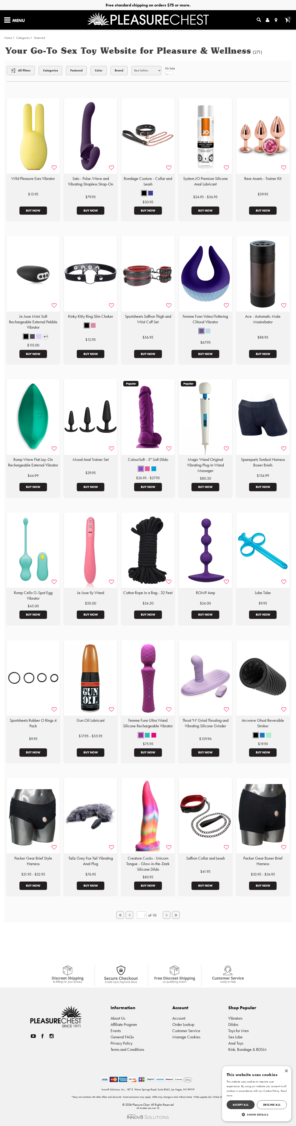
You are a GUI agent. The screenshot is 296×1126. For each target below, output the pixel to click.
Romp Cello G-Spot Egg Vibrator (33, 595)
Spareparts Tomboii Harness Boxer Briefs (263, 462)
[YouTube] (33, 1035)
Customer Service (186, 1030)
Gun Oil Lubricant (91, 720)
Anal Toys (235, 1043)
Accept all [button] (241, 1104)
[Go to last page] (175, 915)
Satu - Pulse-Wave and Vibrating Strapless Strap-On (90, 181)
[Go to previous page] (129, 915)
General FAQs (122, 1036)
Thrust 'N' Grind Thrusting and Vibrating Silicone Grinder (205, 723)
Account (178, 1018)
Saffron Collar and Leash (205, 858)
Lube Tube (263, 592)
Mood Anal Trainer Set (91, 459)
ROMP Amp (205, 592)
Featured (39, 38)
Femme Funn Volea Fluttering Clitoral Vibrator (205, 319)
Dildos (233, 1024)
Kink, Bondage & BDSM (247, 1049)
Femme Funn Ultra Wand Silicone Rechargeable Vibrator (148, 723)
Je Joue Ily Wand (90, 592)
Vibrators (235, 1018)
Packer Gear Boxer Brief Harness (262, 861)
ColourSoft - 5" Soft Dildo (148, 459)
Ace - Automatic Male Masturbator (263, 319)
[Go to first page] (120, 915)
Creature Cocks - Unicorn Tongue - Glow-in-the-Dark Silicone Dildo (148, 864)
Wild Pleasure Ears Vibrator (33, 178)
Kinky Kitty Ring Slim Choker (90, 316)
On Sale (170, 68)
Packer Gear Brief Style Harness (33, 861)
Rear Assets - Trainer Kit (262, 178)
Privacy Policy (122, 1043)
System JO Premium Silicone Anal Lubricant (205, 181)
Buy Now (33, 210)
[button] (144, 193)
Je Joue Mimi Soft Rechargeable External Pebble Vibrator (33, 322)
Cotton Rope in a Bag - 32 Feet (148, 592)
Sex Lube (235, 1036)
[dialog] (256, 1093)
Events (116, 1030)
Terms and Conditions (127, 1049)
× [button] (286, 1071)
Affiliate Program (124, 1024)
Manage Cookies (186, 1036)
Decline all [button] (272, 1104)
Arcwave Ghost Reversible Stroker (263, 723)
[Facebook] (42, 1035)
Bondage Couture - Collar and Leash (148, 181)
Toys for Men (238, 1030)
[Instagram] (52, 1035)
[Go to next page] (166, 915)
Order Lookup (183, 1024)
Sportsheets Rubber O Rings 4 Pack (33, 723)
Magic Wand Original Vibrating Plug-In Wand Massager (205, 465)
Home (8, 38)
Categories (23, 38)
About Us (118, 1018)
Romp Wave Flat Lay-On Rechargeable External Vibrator (33, 462)
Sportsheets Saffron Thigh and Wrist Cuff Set (148, 319)
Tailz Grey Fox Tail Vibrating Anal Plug (90, 861)
